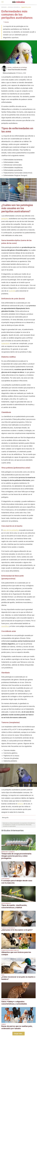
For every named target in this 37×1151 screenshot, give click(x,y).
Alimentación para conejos (10, 950)
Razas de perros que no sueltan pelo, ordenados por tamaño (17, 1027)
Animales (4, 7)
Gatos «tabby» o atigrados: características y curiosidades (14, 1002)
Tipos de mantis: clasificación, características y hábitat (14, 906)
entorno (20, 804)
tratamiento (5, 343)
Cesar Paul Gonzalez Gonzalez (17, 69)
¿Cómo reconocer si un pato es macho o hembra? (18, 978)
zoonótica (5, 626)
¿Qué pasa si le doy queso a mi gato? (17, 930)
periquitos (4, 218)
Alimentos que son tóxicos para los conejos (16, 953)
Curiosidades (5, 878)
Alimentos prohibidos (8, 928)
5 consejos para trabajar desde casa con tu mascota (16, 882)
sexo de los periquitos (11, 530)
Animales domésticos (14, 7)
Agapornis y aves (26, 7)
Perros (3, 1024)
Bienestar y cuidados (7, 851)
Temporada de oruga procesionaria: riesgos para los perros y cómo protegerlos (16, 856)
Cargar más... (18, 1033)
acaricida (12, 291)
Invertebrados (6, 903)
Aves (2, 975)
